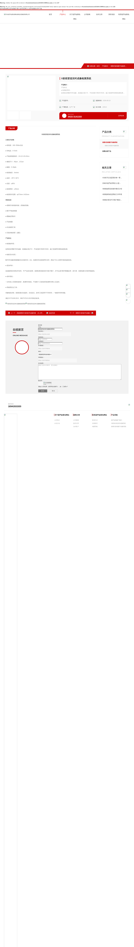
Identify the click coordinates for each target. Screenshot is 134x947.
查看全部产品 (106, 151)
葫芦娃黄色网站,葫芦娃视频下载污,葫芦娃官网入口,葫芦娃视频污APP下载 (21, 8)
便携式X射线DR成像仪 (83, 313)
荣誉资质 (111, 14)
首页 (50, 14)
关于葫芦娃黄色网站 (74, 17)
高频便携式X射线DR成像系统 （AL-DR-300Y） (32, 313)
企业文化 (57, 423)
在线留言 (95, 423)
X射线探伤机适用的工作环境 (112, 194)
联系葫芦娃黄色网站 (123, 17)
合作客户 (76, 426)
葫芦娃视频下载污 (116, 420)
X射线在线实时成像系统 (118, 423)
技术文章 (99, 14)
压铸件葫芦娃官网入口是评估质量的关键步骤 (114, 183)
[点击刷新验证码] (47, 383)
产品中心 (63, 14)
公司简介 (57, 420)
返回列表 (52, 313)
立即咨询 (121, 115)
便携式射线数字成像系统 (119, 66)
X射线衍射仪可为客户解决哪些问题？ (114, 200)
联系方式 (95, 420)
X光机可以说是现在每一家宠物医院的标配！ (114, 178)
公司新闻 (87, 14)
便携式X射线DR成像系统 (112, 145)
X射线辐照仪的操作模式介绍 (112, 189)
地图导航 (95, 426)
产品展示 (105, 66)
